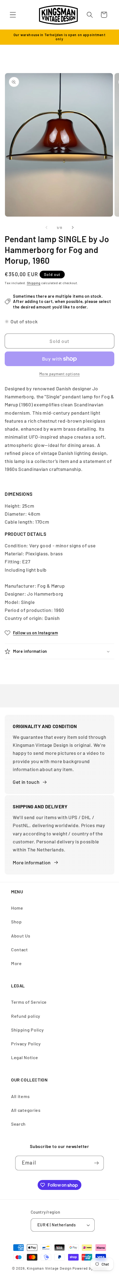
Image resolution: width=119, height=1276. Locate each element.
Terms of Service (29, 1002)
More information (32, 862)
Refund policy (25, 1016)
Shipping (33, 283)
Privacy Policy (26, 1043)
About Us (20, 935)
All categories (26, 1110)
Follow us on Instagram (35, 632)
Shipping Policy (27, 1029)
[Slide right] (72, 228)
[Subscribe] (96, 1163)
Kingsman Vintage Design (49, 1268)
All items (20, 1096)
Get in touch (26, 782)
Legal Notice (24, 1057)
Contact (19, 949)
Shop (16, 921)
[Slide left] (46, 228)
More (16, 963)
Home (17, 907)
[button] (13, 15)
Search (18, 1123)
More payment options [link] (59, 373)
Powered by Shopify (90, 1268)
